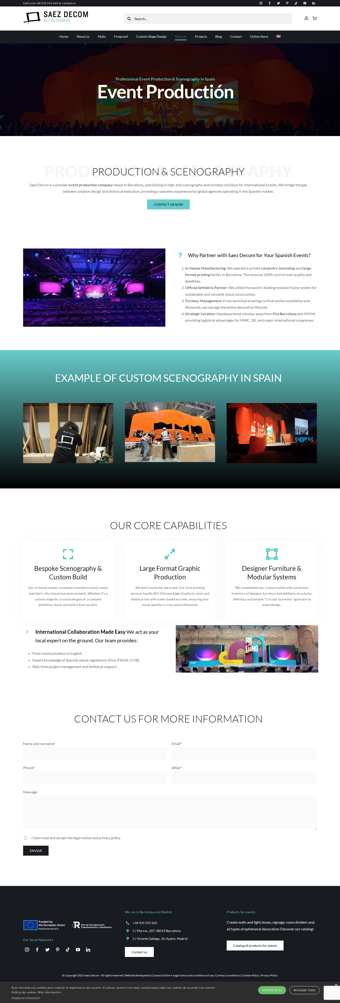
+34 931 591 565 (46, 3)
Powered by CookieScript (26, 998)
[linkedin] (313, 3)
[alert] (170, 992)
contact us (69, 3)
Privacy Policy (269, 975)
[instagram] (261, 3)
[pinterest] (287, 3)
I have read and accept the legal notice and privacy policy (76, 837)
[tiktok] (296, 3)
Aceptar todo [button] (272, 990)
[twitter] (278, 3)
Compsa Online (161, 975)
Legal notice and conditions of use (193, 975)
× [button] (336, 985)
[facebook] (269, 3)
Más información (49, 992)
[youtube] (305, 3)
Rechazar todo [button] (304, 990)
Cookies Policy (250, 975)
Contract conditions (227, 975)
